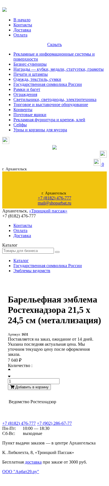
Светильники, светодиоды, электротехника (54, 99)
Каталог (21, 260)
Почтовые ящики (29, 114)
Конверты (22, 109)
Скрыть (54, 44)
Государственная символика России (47, 84)
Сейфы (20, 124)
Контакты (22, 24)
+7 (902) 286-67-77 (54, 423)
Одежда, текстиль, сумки (37, 79)
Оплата (20, 35)
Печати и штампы (30, 74)
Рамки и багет (26, 89)
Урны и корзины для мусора (40, 129)
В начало (21, 19)
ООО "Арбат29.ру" (20, 471)
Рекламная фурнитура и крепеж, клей (49, 119)
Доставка (22, 29)
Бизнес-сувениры (30, 64)
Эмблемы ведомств (31, 270)
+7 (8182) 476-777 (54, 198)
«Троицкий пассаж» (48, 210)
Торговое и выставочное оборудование (50, 104)
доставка (33, 462)
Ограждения (25, 94)
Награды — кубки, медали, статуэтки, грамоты (58, 69)
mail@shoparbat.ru (54, 203)
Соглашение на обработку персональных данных (30, 477)
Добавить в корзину (31, 387)
